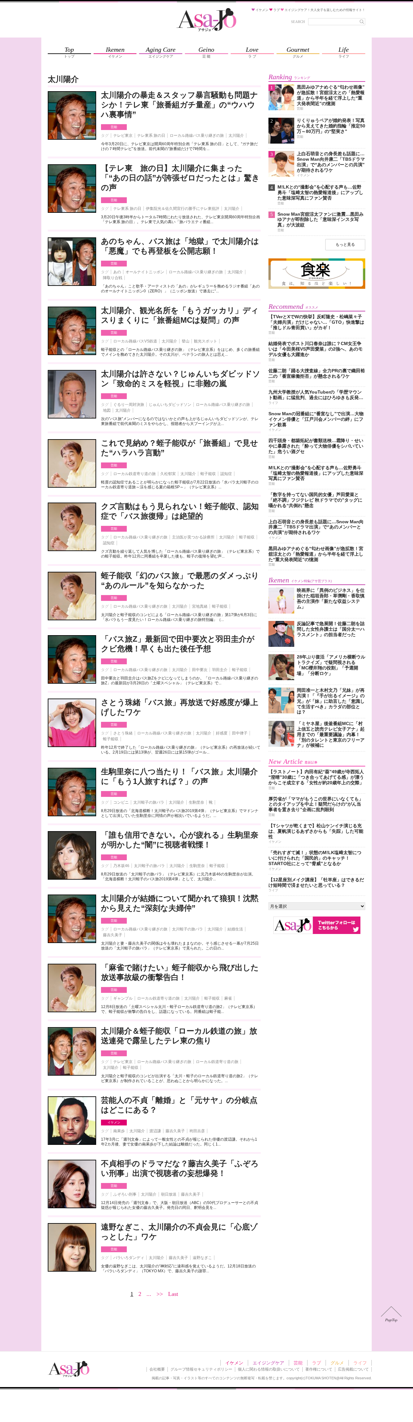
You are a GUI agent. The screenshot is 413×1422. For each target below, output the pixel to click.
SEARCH (298, 22)
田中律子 (239, 733)
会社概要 (157, 1369)
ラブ (316, 1362)
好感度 (221, 733)
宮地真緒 (199, 606)
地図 (107, 410)
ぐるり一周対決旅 (128, 404)
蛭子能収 (208, 474)
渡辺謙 (155, 1131)
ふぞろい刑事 (124, 1194)
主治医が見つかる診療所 (193, 537)
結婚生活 (235, 929)
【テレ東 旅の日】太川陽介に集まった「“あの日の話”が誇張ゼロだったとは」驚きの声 (180, 178)
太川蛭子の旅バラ (148, 802)
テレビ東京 (123, 135)
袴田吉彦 (197, 1131)
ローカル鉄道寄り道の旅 (134, 474)
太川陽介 (236, 135)
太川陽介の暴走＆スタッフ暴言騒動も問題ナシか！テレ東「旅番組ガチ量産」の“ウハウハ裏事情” (179, 105)
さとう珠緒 (123, 733)
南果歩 (119, 1131)
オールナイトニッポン (145, 272)
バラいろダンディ (128, 1257)
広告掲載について (353, 1369)
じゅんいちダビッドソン (170, 404)
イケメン (113, 1122)
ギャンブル (123, 998)
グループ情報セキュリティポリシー (201, 1369)
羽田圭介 (219, 670)
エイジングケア (268, 1362)
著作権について (318, 1369)
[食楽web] (316, 287)
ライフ (360, 1362)
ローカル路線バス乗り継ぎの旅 (197, 135)
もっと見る (345, 244)
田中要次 (199, 670)
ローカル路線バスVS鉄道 (135, 341)
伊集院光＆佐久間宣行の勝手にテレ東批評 (182, 208)
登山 (185, 341)
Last (173, 1294)
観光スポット (205, 341)
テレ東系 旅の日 (151, 135)
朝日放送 (168, 1194)
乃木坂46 (121, 865)
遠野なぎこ (202, 1257)
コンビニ (121, 802)
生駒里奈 (196, 802)
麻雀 (228, 998)
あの (117, 272)
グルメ (337, 1362)
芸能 (114, 127)
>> (159, 1294)
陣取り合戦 (112, 278)
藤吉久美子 (112, 935)
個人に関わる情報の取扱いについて (269, 1369)
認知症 (226, 474)
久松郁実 (168, 474)
